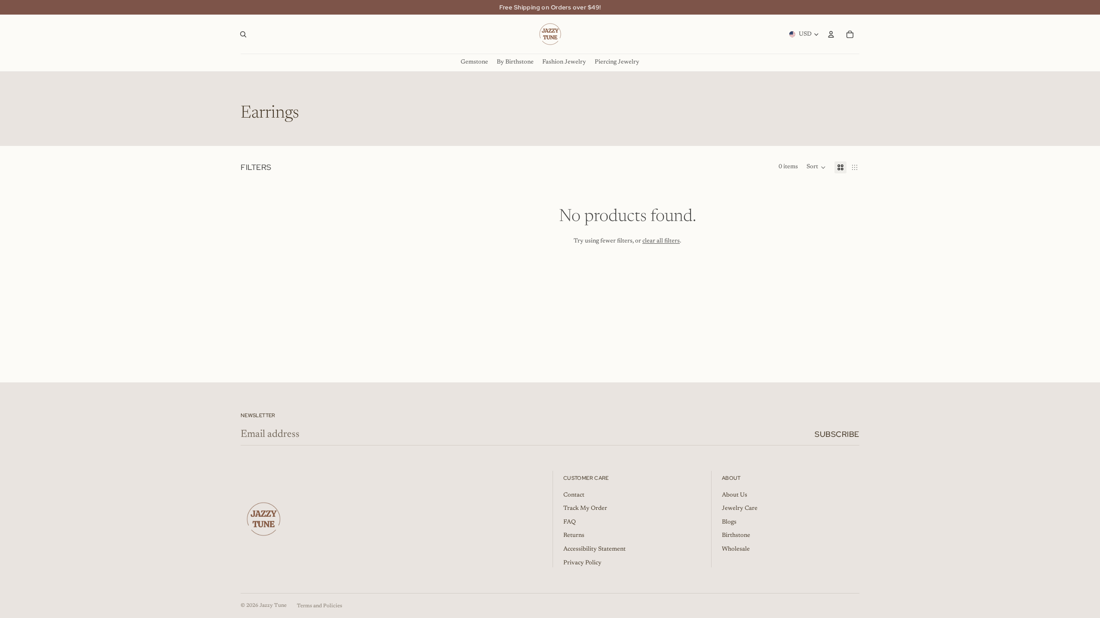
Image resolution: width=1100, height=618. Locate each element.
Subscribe (837, 434)
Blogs (729, 522)
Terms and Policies (319, 606)
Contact (573, 495)
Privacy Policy (582, 563)
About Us (734, 495)
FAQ (569, 522)
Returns (573, 536)
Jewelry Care (740, 509)
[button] (816, 167)
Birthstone (736, 536)
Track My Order (585, 509)
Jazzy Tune (273, 605)
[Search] (243, 34)
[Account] (831, 34)
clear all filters (661, 241)
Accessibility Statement (594, 549)
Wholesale (736, 549)
